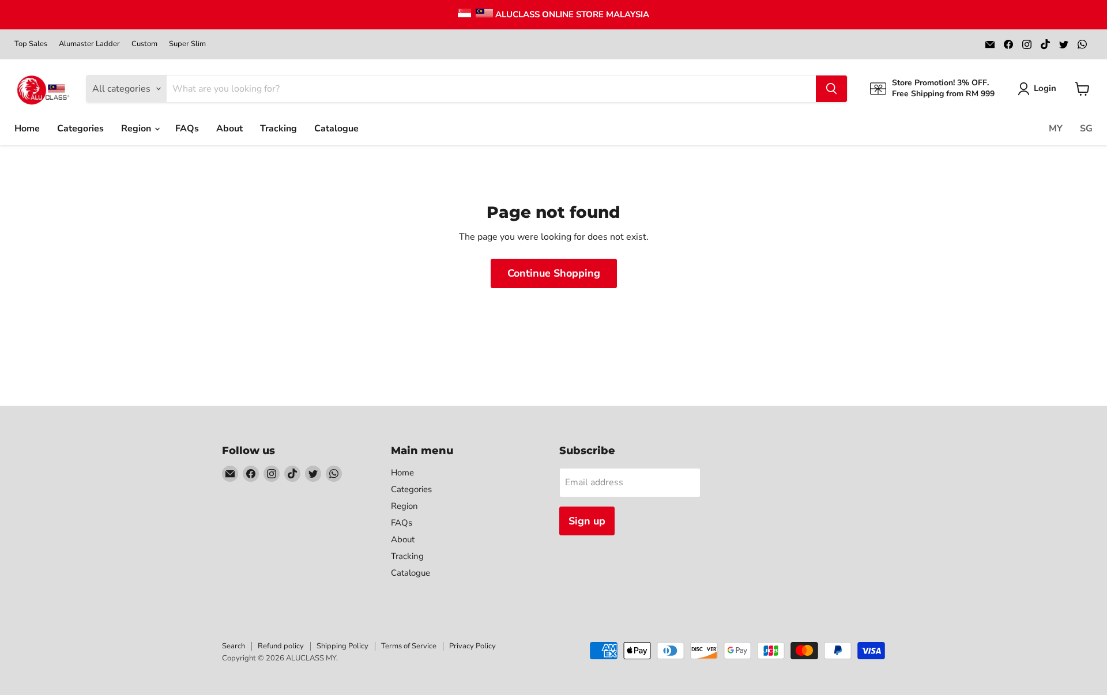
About (229, 128)
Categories (80, 128)
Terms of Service (408, 646)
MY (1056, 128)
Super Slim (187, 44)
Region (137, 128)
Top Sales (30, 44)
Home (27, 128)
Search (233, 646)
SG (1086, 128)
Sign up (586, 521)
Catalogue (336, 128)
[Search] (831, 88)
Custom (144, 44)
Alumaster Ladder (89, 44)
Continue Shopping (553, 273)
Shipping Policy (342, 646)
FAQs (187, 128)
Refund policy (281, 646)
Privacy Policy (472, 646)
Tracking (278, 128)
